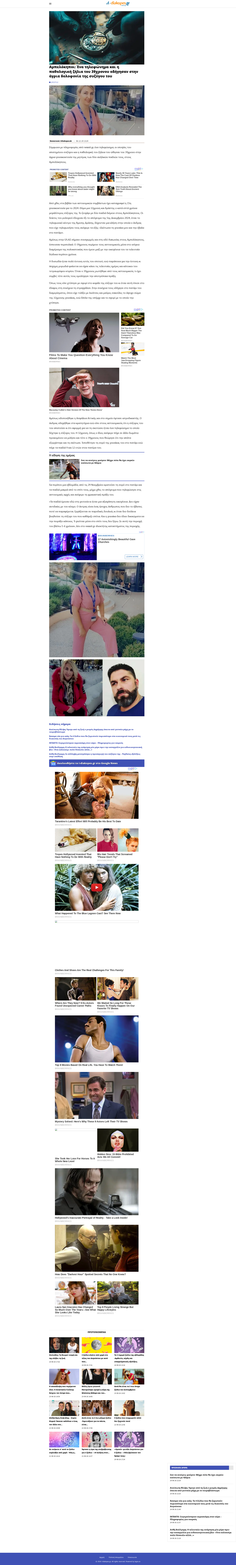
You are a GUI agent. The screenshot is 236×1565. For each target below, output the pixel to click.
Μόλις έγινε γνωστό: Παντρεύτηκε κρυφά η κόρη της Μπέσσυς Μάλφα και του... (96, 1389)
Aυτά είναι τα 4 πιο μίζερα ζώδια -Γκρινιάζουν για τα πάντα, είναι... (96, 1421)
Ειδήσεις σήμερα (59, 724)
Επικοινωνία (132, 1557)
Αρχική (101, 1557)
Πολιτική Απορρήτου (116, 1557)
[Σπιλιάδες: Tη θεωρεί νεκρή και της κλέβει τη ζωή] (64, 1345)
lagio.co (137, 1561)
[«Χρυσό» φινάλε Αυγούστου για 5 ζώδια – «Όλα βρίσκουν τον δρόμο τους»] (129, 1440)
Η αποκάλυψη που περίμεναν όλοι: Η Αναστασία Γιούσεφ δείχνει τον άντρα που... (62, 1389)
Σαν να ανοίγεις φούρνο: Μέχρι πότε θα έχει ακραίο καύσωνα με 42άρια (107, 461)
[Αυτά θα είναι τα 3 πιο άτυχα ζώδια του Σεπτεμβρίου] (129, 1377)
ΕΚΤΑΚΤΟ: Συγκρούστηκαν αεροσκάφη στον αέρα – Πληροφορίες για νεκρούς (86, 743)
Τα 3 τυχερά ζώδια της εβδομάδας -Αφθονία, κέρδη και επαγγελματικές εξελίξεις (129, 1358)
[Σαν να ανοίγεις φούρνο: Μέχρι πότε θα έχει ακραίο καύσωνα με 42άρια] (64, 469)
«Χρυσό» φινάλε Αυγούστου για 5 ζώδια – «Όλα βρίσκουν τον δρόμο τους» (128, 1452)
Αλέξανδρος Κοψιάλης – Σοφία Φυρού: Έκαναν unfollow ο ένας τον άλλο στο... (63, 1421)
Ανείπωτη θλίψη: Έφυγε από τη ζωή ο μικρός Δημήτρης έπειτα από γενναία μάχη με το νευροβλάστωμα (91, 730)
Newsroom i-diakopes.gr (61, 141)
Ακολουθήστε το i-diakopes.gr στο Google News (87, 763)
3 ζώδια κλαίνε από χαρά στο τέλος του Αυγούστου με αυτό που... (95, 1358)
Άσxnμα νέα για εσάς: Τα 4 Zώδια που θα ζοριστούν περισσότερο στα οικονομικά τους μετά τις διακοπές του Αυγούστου (94, 737)
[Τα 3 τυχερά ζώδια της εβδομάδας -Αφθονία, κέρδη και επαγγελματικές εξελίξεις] (129, 1345)
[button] (97, 38)
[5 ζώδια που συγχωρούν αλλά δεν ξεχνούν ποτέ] (129, 1408)
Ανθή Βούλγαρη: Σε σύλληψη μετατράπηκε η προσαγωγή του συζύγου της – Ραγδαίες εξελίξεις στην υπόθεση (94, 755)
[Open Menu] (50, 4)
